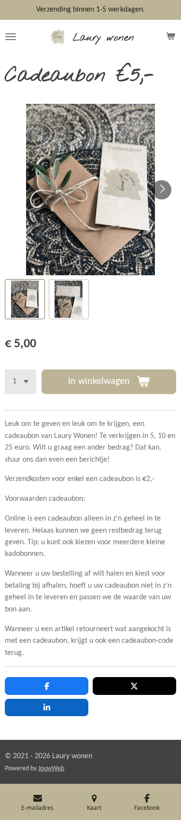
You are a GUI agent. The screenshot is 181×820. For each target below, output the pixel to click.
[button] (25, 299)
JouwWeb (51, 768)
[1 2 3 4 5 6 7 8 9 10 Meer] (20, 381)
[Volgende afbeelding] (161, 189)
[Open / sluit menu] (10, 37)
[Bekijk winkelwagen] (170, 37)
